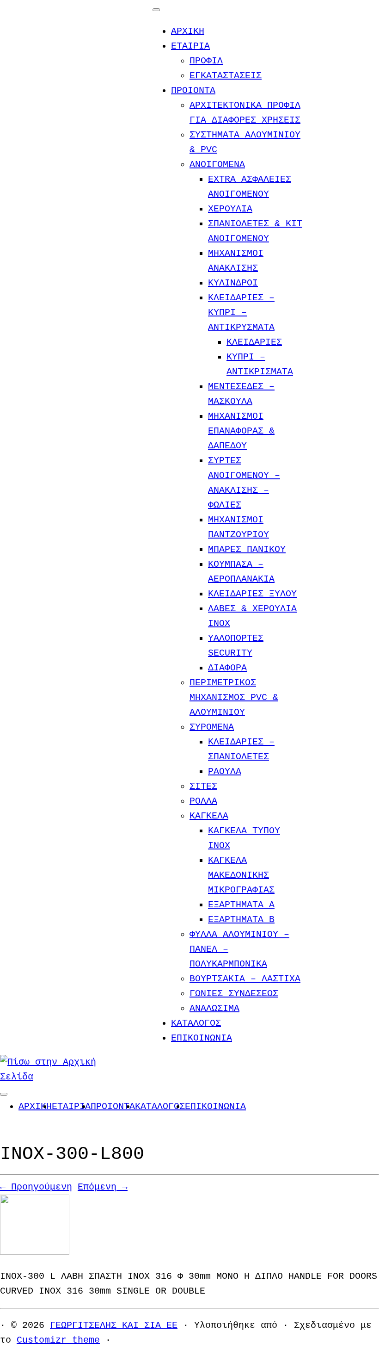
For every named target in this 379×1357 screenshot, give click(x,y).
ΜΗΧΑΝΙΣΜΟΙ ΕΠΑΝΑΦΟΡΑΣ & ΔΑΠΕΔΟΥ (241, 431)
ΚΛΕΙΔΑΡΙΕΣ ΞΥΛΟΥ (252, 594)
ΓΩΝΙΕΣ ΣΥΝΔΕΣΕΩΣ (234, 993)
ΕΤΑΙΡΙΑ (190, 46)
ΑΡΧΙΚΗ (187, 31)
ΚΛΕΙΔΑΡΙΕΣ (254, 342)
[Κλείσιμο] (156, 9)
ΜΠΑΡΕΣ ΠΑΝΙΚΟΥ (247, 549)
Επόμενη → (103, 1187)
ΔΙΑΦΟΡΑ (227, 668)
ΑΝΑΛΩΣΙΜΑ (214, 1008)
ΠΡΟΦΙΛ (206, 61)
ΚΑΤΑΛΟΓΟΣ (196, 1023)
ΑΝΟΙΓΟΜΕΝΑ (217, 164)
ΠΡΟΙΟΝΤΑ (193, 90)
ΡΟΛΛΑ (203, 801)
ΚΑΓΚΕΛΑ (209, 816)
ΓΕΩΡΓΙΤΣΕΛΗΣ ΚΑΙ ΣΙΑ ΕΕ (113, 1325)
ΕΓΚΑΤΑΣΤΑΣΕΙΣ (226, 75)
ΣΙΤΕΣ (203, 786)
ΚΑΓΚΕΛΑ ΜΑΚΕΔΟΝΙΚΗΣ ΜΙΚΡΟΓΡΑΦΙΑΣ (241, 875)
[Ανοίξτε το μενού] (3, 1094)
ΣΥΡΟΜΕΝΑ (212, 727)
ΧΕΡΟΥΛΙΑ (230, 209)
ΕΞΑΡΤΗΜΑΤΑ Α (241, 904)
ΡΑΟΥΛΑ (224, 771)
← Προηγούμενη (36, 1187)
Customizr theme (58, 1340)
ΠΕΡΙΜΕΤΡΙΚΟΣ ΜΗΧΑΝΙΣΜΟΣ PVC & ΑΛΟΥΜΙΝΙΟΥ (234, 697)
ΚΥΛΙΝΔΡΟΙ (233, 283)
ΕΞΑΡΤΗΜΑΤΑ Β (241, 919)
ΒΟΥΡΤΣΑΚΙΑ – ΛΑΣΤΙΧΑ (245, 978)
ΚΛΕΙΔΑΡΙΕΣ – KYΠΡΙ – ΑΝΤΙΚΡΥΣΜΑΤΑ (241, 312)
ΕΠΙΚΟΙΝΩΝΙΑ (201, 1038)
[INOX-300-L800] (34, 1252)
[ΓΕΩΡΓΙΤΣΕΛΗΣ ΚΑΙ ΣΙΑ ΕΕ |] (58, 1077)
